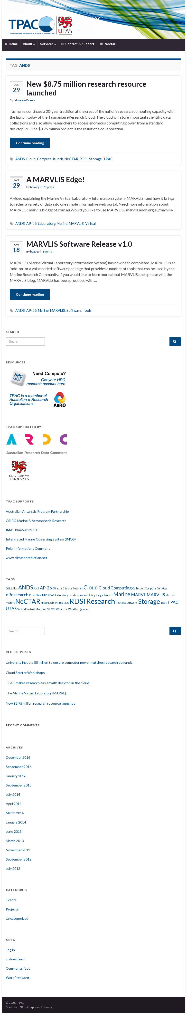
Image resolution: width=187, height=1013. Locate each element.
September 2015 (18, 785)
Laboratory (46, 223)
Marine (62, 223)
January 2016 (16, 776)
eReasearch (17, 594)
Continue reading (30, 143)
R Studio (121, 602)
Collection (138, 588)
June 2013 (14, 831)
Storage (95, 159)
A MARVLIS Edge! (55, 179)
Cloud (31, 159)
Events (30, 100)
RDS (66, 602)
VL (48, 609)
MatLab (170, 595)
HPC (44, 595)
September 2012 (18, 859)
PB (56, 602)
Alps (15, 588)
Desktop (162, 588)
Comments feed (18, 968)
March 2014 (15, 813)
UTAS (11, 608)
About (28, 44)
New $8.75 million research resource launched (86, 88)
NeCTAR (71, 159)
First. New (35, 595)
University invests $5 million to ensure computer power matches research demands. (69, 662)
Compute (44, 159)
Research (100, 601)
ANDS (20, 159)
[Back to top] (176, 1002)
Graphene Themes (39, 1007)
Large (99, 595)
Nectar (109, 44)
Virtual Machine (37, 609)
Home (13, 44)
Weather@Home (78, 609)
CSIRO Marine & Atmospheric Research (36, 521)
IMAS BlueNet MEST (22, 530)
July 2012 (13, 868)
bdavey (18, 100)
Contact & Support (79, 44)
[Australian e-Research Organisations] (37, 399)
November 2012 (18, 850)
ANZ (36, 588)
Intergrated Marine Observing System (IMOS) (41, 539)
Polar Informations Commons (28, 548)
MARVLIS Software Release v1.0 (79, 243)
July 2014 (13, 794)
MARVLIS (76, 223)
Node (51, 602)
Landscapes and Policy (82, 595)
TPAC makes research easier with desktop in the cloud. (48, 683)
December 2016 (18, 757)
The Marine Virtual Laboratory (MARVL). (36, 693)
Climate (57, 588)
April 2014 (13, 804)
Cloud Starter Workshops (25, 673)
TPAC (93, 19)
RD (61, 602)
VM (53, 609)
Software (73, 310)
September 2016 (18, 767)
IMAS (51, 595)
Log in (10, 950)
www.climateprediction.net (26, 558)
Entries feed (15, 959)
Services (47, 44)
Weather (61, 609)
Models (10, 602)
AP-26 (31, 223)
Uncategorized (17, 918)
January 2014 (16, 822)
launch (58, 159)
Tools (87, 310)
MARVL (138, 594)
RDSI (84, 159)
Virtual (90, 223)
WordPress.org (17, 977)
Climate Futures (73, 588)
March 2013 (15, 841)
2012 (9, 588)
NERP (44, 602)
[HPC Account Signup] (37, 378)
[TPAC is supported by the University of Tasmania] (19, 470)
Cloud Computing (115, 587)
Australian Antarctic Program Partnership (37, 511)
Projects (48, 187)
